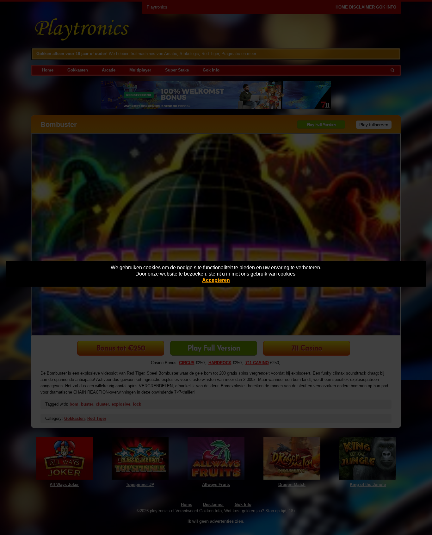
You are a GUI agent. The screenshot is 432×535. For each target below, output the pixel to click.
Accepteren (216, 280)
